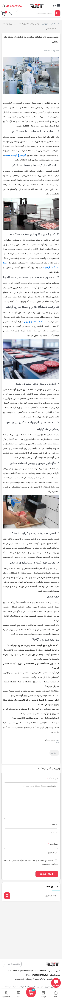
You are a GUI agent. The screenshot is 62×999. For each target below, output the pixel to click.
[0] (31, 996)
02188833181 (14, 970)
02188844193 (27, 970)
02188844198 (40, 970)
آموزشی (45, 23)
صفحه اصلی (55, 23)
